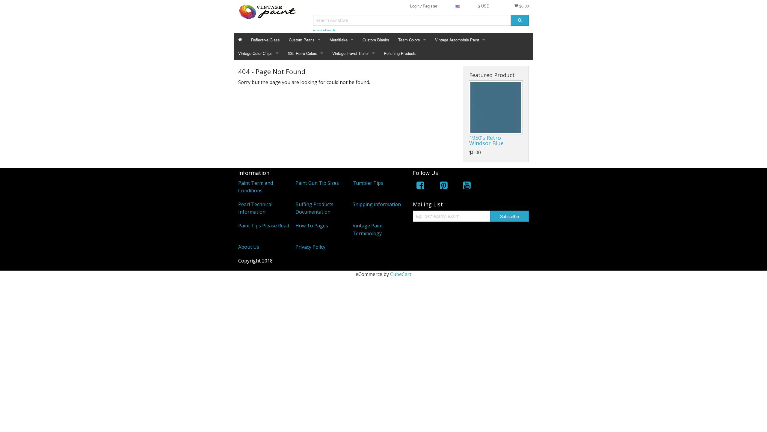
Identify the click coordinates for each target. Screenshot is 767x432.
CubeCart (400, 274)
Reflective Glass (265, 40)
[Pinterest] (443, 186)
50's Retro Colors (302, 53)
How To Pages (311, 225)
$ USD (483, 6)
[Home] (240, 39)
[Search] (520, 20)
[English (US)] (457, 6)
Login (414, 6)
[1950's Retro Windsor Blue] (496, 107)
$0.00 (523, 6)
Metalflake (339, 40)
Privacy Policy (310, 247)
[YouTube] (466, 186)
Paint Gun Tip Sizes (317, 183)
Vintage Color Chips (255, 53)
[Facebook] (420, 186)
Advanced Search (324, 30)
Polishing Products (400, 53)
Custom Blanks (376, 40)
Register (430, 6)
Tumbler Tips (368, 183)
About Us (248, 247)
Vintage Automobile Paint (457, 40)
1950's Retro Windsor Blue (486, 140)
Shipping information (377, 204)
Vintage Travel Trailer (350, 53)
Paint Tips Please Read (263, 225)
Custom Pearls (302, 40)
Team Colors (409, 40)
